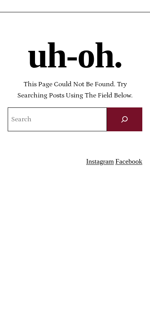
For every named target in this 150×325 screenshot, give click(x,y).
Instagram (100, 161)
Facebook (128, 161)
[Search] (124, 119)
